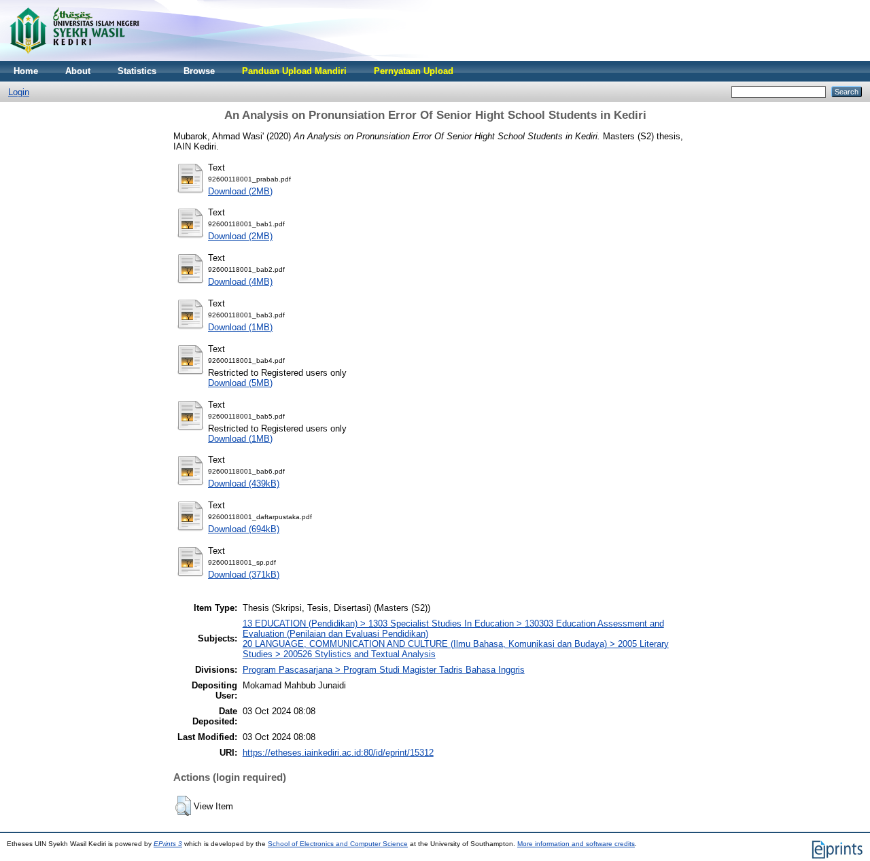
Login (18, 92)
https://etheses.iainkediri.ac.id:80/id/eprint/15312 (338, 753)
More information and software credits (576, 843)
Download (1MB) (240, 327)
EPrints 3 (168, 843)
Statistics (137, 71)
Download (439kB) (243, 483)
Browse (199, 71)
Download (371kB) (243, 574)
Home (26, 71)
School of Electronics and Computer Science (338, 843)
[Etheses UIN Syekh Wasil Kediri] (74, 58)
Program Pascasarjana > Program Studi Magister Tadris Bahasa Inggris (384, 670)
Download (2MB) (240, 191)
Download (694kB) (243, 529)
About (77, 71)
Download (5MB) (240, 383)
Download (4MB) (240, 282)
